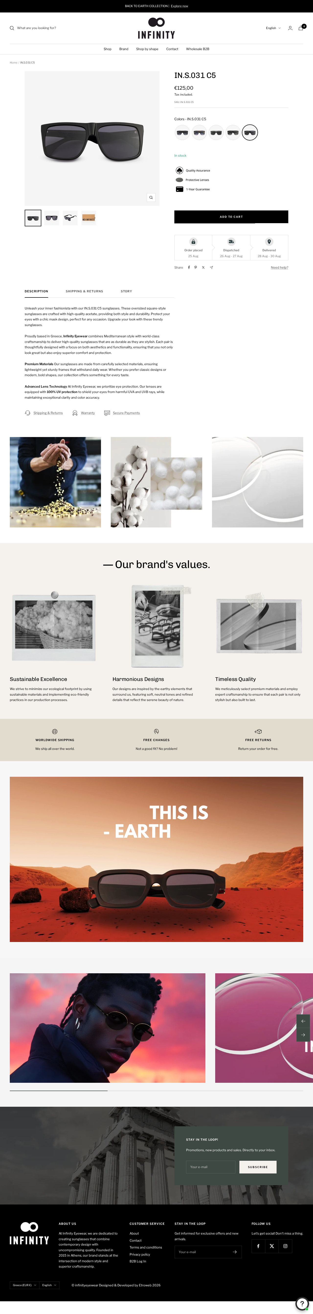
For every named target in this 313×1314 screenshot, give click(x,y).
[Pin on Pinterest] (195, 267)
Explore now (179, 6)
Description (36, 291)
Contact (172, 49)
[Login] (290, 28)
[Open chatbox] (302, 1304)
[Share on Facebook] (189, 267)
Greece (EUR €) (22, 1285)
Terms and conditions (146, 1247)
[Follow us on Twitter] (272, 1246)
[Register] (235, 1252)
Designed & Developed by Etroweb (125, 1285)
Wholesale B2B (197, 49)
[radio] (182, 132)
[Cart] (300, 28)
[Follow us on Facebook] (258, 1246)
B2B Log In (138, 1261)
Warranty (88, 413)
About (134, 1233)
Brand (123, 49)
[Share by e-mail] (211, 267)
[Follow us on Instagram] (285, 1246)
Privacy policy (140, 1254)
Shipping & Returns (84, 291)
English (271, 28)
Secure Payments (126, 413)
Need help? (279, 267)
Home (13, 62)
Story (126, 291)
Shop (108, 49)
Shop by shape (147, 49)
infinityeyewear (86, 1285)
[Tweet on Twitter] (203, 267)
